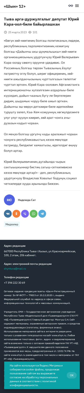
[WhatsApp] (34, 214)
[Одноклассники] (16, 214)
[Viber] (25, 214)
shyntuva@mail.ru (15, 268)
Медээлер (11, 224)
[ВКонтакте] (8, 214)
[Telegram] (42, 214)
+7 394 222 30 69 (14, 282)
